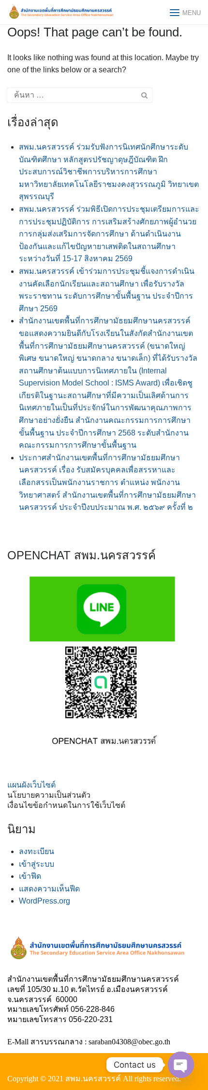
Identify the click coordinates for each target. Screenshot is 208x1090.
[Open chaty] (181, 1065)
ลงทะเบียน (36, 851)
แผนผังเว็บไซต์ (31, 785)
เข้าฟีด (30, 876)
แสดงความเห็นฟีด (49, 889)
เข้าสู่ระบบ (36, 864)
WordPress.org (44, 901)
